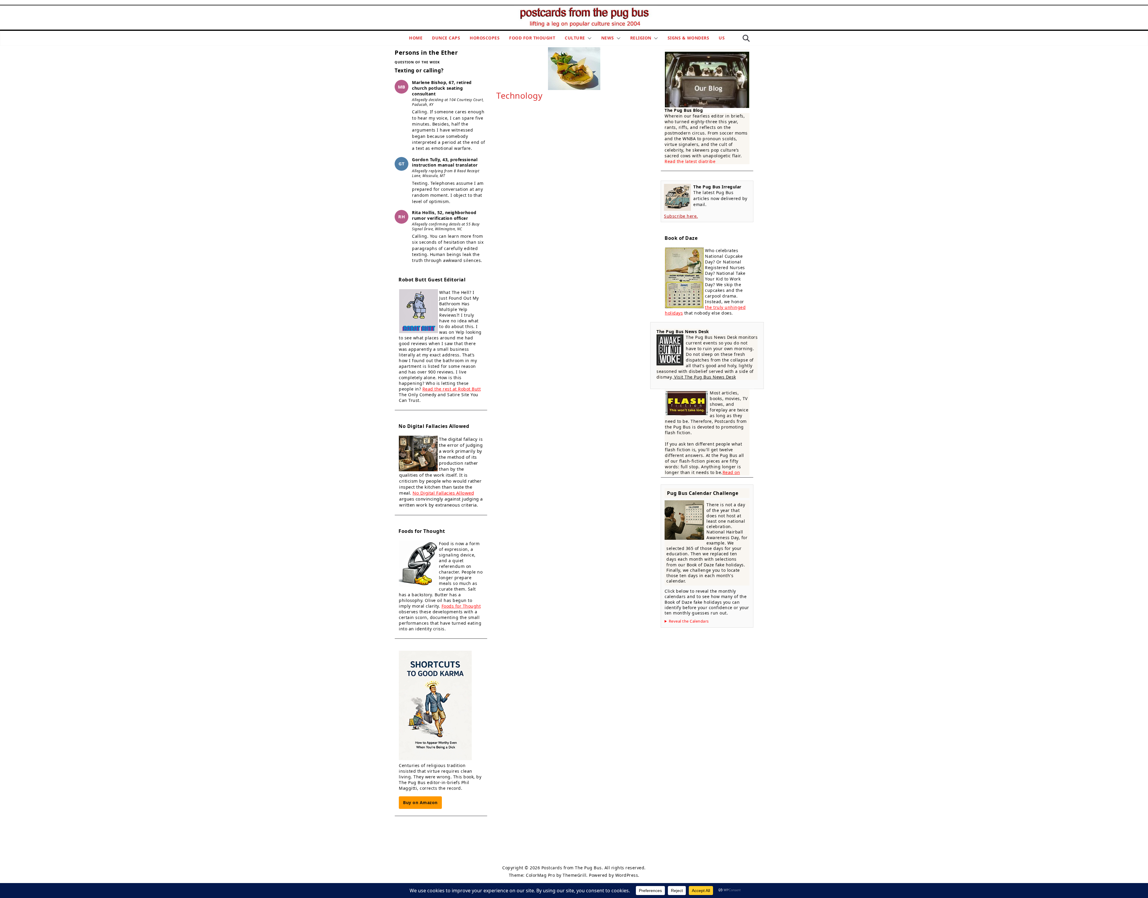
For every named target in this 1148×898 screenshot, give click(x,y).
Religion (640, 38)
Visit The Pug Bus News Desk (704, 377)
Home (415, 38)
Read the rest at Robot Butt (451, 389)
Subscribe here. (681, 216)
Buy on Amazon (420, 802)
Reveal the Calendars (689, 621)
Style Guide (544, 853)
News (607, 38)
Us (722, 38)
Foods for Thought (461, 606)
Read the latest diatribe (690, 161)
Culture (575, 38)
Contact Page (602, 853)
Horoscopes (485, 38)
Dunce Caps (446, 38)
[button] (588, 38)
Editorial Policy (572, 853)
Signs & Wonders (688, 38)
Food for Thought (532, 38)
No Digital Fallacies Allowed (443, 493)
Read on (731, 472)
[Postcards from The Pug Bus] (586, 9)
